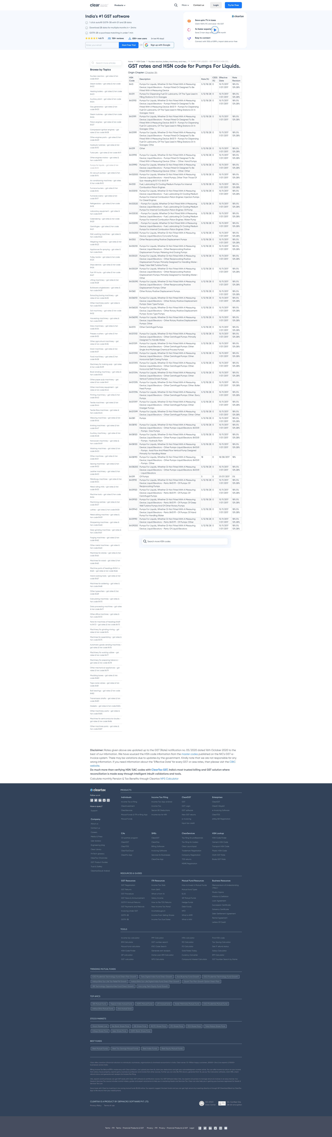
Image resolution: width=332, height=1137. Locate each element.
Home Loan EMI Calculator (162, 955)
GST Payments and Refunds (132, 907)
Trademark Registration (191, 851)
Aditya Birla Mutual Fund (102, 1009)
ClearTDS (216, 815)
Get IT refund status (220, 946)
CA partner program (129, 838)
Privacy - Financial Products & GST (173, 1128)
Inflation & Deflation (220, 896)
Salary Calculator (219, 951)
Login (216, 5)
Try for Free (233, 5)
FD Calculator (187, 946)
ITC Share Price (176, 1026)
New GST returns (189, 815)
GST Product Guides (99, 862)
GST (183, 802)
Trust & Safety (96, 866)
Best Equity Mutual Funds (172, 1048)
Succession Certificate (221, 905)
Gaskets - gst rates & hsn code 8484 (105, 706)
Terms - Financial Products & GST (130, 1128)
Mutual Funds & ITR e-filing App (134, 815)
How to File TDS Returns (161, 902)
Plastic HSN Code (219, 851)
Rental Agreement (219, 918)
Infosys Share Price (100, 1031)
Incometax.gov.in (158, 911)
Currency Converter (190, 955)
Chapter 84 (151, 72)
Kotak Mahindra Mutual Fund (187, 1004)
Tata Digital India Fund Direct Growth (156, 977)
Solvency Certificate (220, 909)
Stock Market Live (99, 1026)
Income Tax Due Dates (160, 919)
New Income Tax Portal (161, 907)
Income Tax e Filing (129, 802)
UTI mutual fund (163, 1004)
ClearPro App (126, 855)
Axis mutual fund (125, 1009)
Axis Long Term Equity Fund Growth (153, 986)
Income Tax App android (161, 802)
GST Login (186, 806)
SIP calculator (127, 955)
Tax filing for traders (190, 842)
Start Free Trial (129, 45)
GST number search (159, 942)
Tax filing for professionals (192, 838)
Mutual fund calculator (130, 946)
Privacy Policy (95, 1105)
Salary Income (157, 898)
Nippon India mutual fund (121, 1004)
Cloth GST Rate (218, 855)
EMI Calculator (127, 942)
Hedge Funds (187, 902)
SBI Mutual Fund (99, 1004)
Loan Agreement (219, 901)
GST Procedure (127, 894)
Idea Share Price (119, 1031)
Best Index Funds (150, 1048)
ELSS (184, 894)
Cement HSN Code (220, 842)
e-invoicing (186, 819)
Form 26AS (155, 889)
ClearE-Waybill (218, 806)
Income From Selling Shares (162, 915)
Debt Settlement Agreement (224, 914)
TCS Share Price (194, 1026)
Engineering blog (98, 845)
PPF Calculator (157, 938)
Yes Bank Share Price (120, 1026)
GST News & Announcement (133, 898)
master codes (190, 754)
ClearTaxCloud (127, 851)
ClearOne (155, 842)
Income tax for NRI (159, 815)
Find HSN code (218, 938)
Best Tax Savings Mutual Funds (125, 1048)
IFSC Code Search (159, 946)
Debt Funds (186, 907)
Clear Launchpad (189, 846)
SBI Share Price (140, 1026)
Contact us (95, 828)
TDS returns (186, 859)
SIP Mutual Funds (189, 898)
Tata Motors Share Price (215, 1026)
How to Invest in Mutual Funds (194, 885)
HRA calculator (188, 938)
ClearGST (216, 802)
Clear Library (96, 849)
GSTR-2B (125, 915)
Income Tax (156, 806)
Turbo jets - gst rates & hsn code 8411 (105, 153)
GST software (187, 810)
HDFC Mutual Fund (144, 1004)
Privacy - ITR (152, 1128)
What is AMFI (187, 915)
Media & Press (96, 836)
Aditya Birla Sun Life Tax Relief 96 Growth (109, 981)
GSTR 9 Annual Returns (130, 902)
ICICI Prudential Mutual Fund (215, 1004)
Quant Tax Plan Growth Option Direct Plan (201, 981)
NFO (183, 911)
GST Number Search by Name (224, 959)
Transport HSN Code (220, 846)
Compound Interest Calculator (194, 959)
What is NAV (187, 919)
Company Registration (191, 855)
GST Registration (128, 885)
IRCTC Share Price (158, 1026)
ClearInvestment (128, 806)
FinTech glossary (97, 854)
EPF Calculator (218, 955)
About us (94, 824)
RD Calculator (187, 942)
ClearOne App (157, 859)
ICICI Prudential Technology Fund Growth (221, 977)
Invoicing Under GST (129, 911)
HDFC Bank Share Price (140, 1031)
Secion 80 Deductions (160, 810)
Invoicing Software (159, 851)
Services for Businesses (160, 855)
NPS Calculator (169, 778)
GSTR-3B (125, 919)
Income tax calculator (130, 938)
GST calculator (127, 959)
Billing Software (157, 846)
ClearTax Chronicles (99, 858)
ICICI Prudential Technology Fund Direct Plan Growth (114, 977)
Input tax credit (188, 823)
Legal (191, 1128)
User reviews (96, 841)
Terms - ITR (110, 1128)
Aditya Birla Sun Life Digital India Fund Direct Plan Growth (155, 981)
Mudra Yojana (218, 892)
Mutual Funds (126, 819)
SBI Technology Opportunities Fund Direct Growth (113, 986)
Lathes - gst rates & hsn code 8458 (104, 510)
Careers (94, 832)
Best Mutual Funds (100, 1048)
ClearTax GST (159, 769)
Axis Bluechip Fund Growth (188, 977)
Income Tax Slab (158, 885)
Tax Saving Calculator (221, 942)
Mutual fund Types (189, 889)
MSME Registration (189, 863)
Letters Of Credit (219, 922)
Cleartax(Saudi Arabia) (100, 871)
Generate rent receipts (160, 951)
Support (94, 811)
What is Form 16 (157, 894)
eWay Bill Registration (221, 819)
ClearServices (126, 810)
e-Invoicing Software (220, 810)
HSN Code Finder (219, 838)
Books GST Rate (219, 859)
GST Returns (126, 889)
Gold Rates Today (189, 951)
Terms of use (109, 1105)
